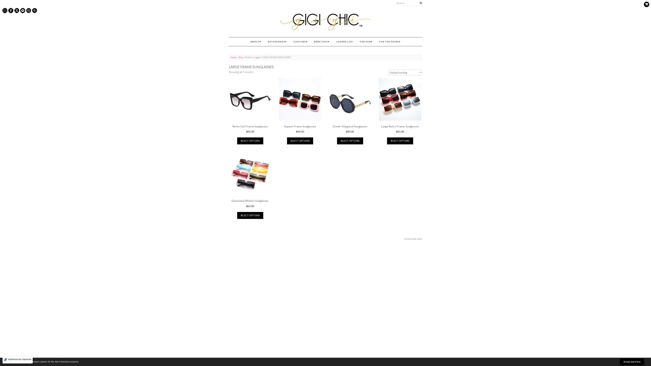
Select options (250, 140)
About (255, 41)
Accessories (276, 41)
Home (233, 57)
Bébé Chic (321, 41)
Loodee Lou (344, 41)
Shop (240, 57)
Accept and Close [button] (632, 362)
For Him (365, 41)
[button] (79, 362)
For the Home (389, 41)
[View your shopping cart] (646, 4)
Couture (299, 41)
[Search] (421, 3)
